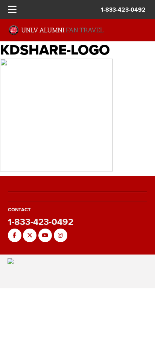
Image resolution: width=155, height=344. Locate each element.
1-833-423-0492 (123, 9)
